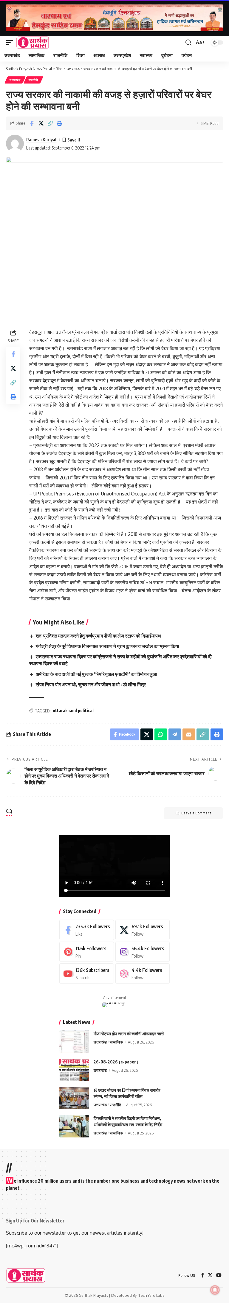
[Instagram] (142, 952)
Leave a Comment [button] (196, 813)
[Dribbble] (142, 973)
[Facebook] (86, 930)
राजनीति (33, 80)
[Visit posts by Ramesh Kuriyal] (15, 143)
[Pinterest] (86, 952)
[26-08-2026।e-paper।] (74, 1070)
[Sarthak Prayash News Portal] (32, 42)
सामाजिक (116, 1042)
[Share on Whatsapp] (160, 734)
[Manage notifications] (215, 1290)
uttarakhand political (73, 710)
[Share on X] (41, 123)
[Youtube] (86, 973)
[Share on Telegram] (174, 734)
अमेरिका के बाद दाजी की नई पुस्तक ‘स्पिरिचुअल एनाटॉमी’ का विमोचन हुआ (96, 674)
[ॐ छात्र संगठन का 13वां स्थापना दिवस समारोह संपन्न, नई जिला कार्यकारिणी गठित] (74, 1098)
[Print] (59, 123)
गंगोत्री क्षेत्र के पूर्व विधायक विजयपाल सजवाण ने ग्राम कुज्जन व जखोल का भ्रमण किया (107, 646)
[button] (11, 42)
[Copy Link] (50, 123)
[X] (142, 930)
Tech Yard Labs (151, 1295)
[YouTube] (219, 1275)
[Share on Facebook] (31, 123)
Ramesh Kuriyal (41, 139)
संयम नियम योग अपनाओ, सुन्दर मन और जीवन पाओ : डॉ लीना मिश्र (91, 684)
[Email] (188, 734)
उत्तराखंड (15, 80)
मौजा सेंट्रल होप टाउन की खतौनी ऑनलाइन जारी (129, 1033)
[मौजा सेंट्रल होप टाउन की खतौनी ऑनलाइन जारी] (74, 1041)
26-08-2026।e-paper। (116, 1061)
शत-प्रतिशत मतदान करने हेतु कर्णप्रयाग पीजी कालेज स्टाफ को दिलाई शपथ (98, 636)
